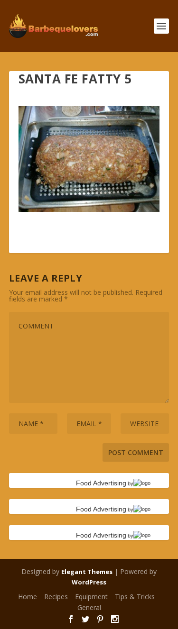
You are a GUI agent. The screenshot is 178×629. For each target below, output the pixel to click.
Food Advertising (101, 483)
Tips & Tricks (135, 596)
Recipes (56, 596)
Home (27, 596)
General (89, 607)
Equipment (91, 596)
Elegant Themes (86, 571)
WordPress (89, 582)
